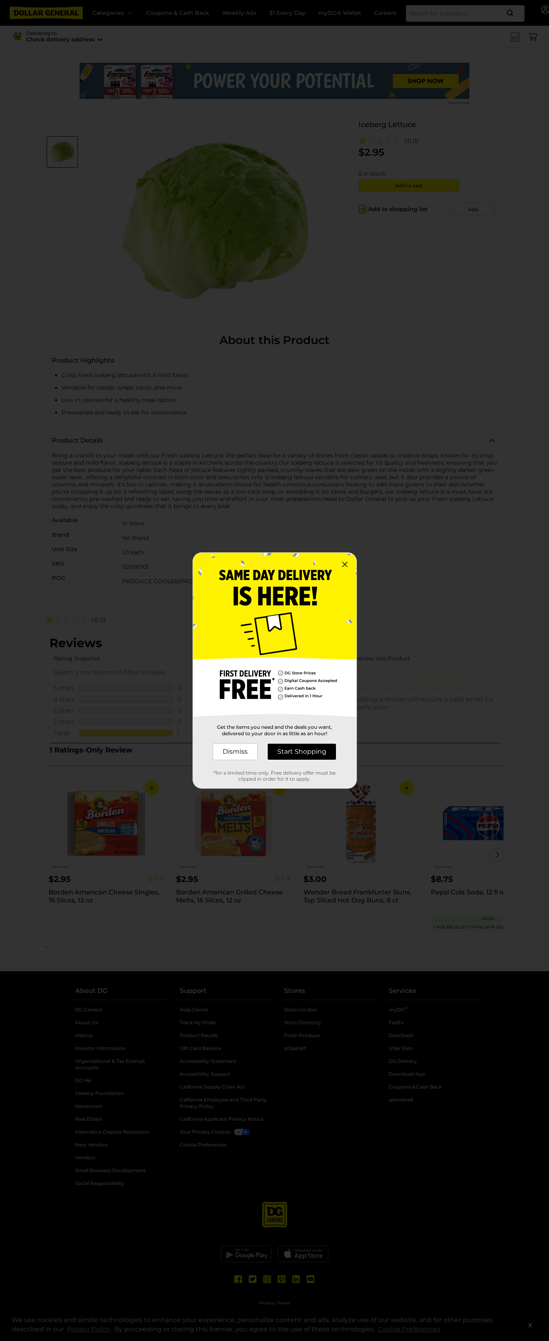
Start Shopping (301, 751)
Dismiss (235, 751)
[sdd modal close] (345, 564)
